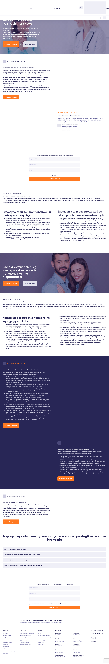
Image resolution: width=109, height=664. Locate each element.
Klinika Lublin (58, 644)
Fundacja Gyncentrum (7, 637)
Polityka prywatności (7, 648)
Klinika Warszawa (58, 649)
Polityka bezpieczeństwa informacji (10, 649)
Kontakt (50, 7)
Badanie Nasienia (23, 640)
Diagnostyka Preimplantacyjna (44, 638)
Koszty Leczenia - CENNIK (25, 644)
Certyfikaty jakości (6, 644)
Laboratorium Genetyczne (78, 655)
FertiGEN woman (41, 644)
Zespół (35, 7)
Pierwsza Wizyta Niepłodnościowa (27, 633)
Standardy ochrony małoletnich (9, 651)
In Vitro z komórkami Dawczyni (44, 635)
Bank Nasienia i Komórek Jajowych (45, 637)
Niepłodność (5, 17)
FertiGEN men (41, 642)
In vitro (74, 17)
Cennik (26, 7)
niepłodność (25, 87)
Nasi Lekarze (5, 633)
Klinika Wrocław (76, 649)
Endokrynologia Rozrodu (43, 640)
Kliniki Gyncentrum (67, 17)
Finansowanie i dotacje (47, 17)
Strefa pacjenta (57, 17)
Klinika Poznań (76, 644)
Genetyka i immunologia (15, 17)
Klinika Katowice (58, 633)
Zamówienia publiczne (7, 642)
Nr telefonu (32, 164)
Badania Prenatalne (24, 638)
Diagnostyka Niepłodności (25, 635)
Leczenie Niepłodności (24, 637)
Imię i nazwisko (33, 159)
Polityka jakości (6, 646)
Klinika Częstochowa (77, 638)
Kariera (4, 640)
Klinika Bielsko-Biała (59, 638)
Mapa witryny (5, 653)
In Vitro (39, 633)
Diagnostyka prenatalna (27, 17)
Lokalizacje (42, 7)
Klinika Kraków (76, 633)
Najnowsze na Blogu (7, 635)
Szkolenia (4, 638)
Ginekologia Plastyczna (24, 642)
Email (30, 170)
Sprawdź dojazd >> (67, 130)
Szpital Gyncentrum (59, 655)
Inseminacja (80, 17)
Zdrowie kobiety (37, 17)
